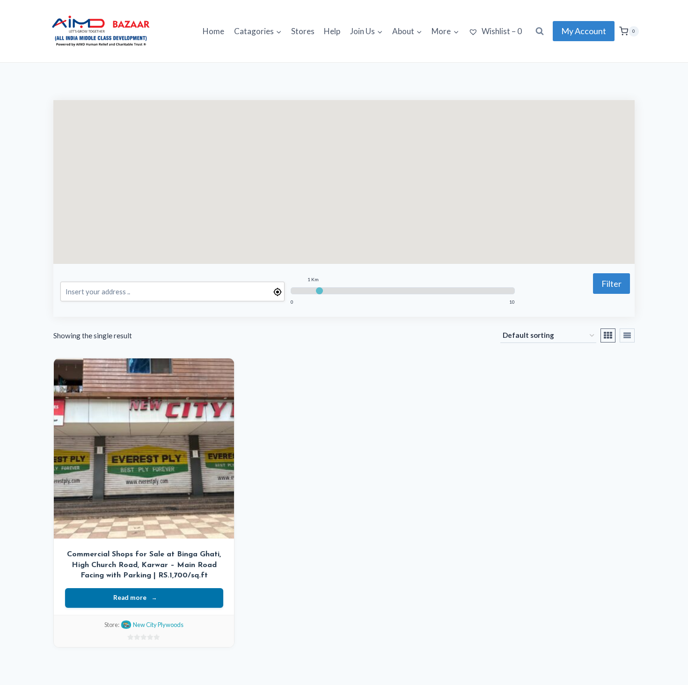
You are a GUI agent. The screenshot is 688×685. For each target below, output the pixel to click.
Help (332, 31)
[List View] (627, 335)
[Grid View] (607, 335)
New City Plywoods (158, 624)
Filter (611, 283)
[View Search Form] (539, 31)
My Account (583, 31)
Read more (129, 597)
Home (213, 31)
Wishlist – (501, 31)
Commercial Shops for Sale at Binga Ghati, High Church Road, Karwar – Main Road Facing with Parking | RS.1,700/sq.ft (144, 565)
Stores (303, 31)
